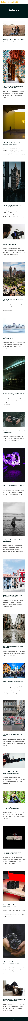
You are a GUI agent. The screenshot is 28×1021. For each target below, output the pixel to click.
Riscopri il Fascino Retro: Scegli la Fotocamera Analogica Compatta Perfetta (14, 1000)
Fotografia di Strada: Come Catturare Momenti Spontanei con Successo (12, 772)
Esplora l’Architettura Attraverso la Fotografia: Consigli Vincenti (11, 143)
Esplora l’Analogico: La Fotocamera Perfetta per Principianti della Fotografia (13, 807)
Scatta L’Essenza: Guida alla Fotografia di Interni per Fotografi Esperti (13, 87)
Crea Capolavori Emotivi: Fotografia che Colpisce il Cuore (12, 540)
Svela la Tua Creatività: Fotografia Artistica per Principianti (13, 486)
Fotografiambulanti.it (9, 2)
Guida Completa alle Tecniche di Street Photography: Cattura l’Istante (12, 596)
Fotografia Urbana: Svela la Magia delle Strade (12, 735)
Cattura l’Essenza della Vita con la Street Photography (13, 646)
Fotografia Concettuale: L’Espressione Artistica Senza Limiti (12, 337)
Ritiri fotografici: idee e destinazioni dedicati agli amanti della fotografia (14, 40)
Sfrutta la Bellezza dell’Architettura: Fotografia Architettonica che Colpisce (12, 206)
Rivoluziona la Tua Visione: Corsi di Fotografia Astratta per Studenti (14, 431)
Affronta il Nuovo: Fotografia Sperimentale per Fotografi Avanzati (13, 394)
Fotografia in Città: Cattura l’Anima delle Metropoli (13, 300)
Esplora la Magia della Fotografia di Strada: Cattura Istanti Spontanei (13, 682)
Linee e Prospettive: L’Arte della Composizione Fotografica (10, 243)
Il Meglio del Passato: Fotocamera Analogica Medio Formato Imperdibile (14, 905)
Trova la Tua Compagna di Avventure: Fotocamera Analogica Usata (12, 852)
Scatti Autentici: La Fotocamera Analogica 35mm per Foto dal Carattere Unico (13, 962)
